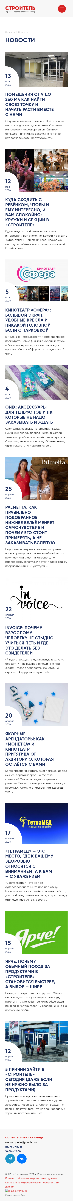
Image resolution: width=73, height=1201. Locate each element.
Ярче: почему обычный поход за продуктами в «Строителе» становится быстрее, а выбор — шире (30, 974)
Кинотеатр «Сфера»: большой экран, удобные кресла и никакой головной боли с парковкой (28, 320)
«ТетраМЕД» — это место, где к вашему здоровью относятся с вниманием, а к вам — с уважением (29, 864)
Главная (10, 32)
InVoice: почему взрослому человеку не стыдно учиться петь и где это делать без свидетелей (29, 640)
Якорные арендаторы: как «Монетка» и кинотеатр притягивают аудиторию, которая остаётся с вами (29, 749)
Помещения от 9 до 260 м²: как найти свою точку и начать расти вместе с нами (29, 104)
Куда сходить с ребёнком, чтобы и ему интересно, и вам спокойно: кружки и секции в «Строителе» (27, 212)
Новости (23, 32)
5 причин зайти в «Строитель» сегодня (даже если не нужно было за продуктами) (28, 1080)
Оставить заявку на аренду (24, 1137)
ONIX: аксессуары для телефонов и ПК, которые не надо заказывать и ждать (29, 415)
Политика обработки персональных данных (31, 1178)
